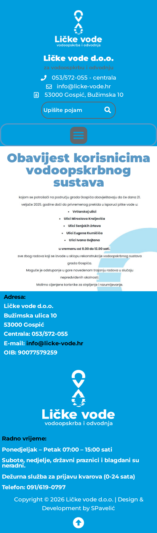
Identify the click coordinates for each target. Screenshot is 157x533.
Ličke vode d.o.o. (78, 58)
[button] (79, 135)
